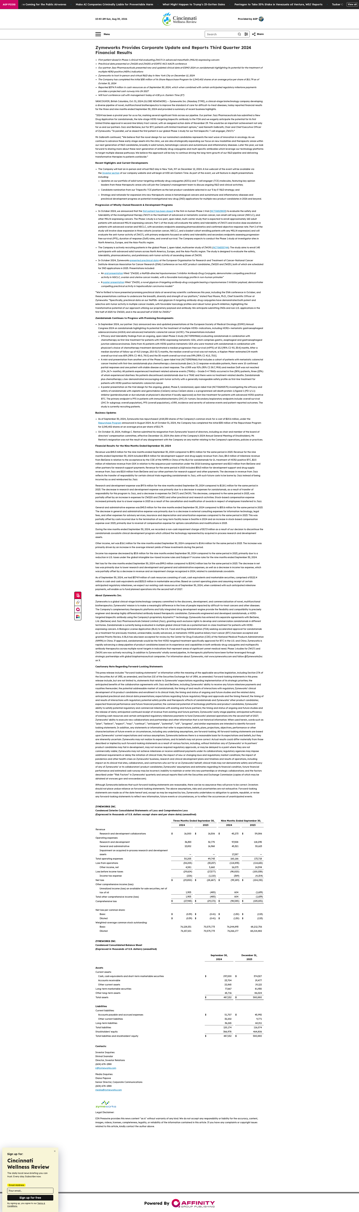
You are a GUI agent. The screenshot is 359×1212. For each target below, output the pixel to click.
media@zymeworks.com (108, 1089)
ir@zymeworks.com (105, 1068)
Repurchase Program (109, 422)
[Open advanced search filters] (246, 34)
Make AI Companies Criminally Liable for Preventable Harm (114, 4)
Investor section (110, 173)
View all (352, 4)
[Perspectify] (78, 602)
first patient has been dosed (158, 211)
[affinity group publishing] (78, 609)
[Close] (54, 1151)
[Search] (239, 34)
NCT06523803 (217, 211)
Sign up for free (30, 1197)
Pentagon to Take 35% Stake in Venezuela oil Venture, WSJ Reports (278, 4)
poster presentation (113, 282)
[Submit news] (78, 595)
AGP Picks (9, 4)
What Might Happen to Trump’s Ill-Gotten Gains (194, 4)
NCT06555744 (220, 247)
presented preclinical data (144, 260)
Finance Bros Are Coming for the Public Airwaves (34, 4)
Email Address (16, 1185)
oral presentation (113, 273)
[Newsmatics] (78, 616)
